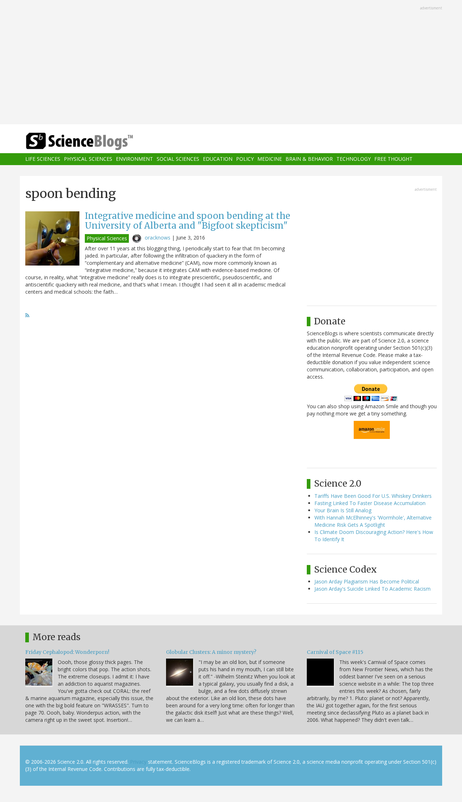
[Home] (93, 141)
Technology (353, 159)
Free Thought (393, 159)
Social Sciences (178, 159)
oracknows (157, 237)
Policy (245, 159)
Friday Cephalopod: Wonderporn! (67, 652)
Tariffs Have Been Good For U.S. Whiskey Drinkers (373, 495)
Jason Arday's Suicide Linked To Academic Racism (372, 588)
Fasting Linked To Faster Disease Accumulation (370, 503)
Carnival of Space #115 (335, 652)
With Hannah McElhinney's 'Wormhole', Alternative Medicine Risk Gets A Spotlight (373, 521)
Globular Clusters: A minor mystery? (211, 652)
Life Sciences (42, 159)
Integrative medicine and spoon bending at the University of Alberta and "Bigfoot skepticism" (187, 220)
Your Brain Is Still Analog (342, 510)
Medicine (269, 159)
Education (217, 159)
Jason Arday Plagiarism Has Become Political (366, 581)
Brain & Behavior (309, 159)
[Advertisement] (231, 62)
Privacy (138, 761)
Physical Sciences (88, 159)
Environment (134, 159)
